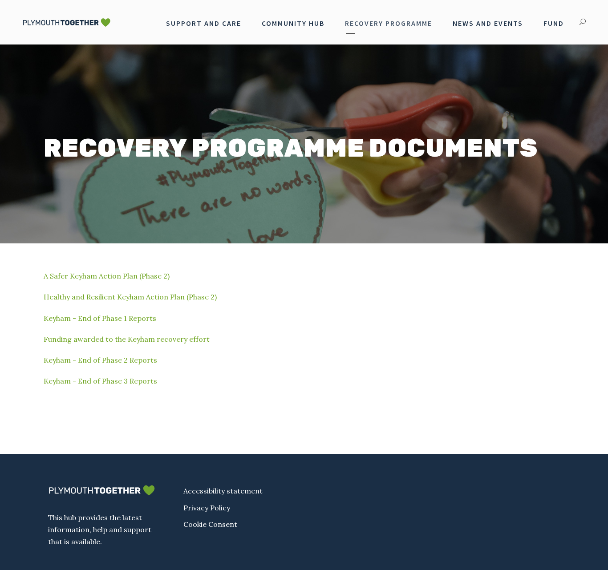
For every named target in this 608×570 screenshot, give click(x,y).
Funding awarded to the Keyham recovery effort (127, 339)
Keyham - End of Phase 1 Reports (100, 318)
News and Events (488, 23)
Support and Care (203, 23)
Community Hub (293, 23)
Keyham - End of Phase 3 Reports (100, 380)
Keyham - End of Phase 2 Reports (100, 360)
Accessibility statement (223, 490)
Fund (553, 23)
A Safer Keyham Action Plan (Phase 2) (107, 275)
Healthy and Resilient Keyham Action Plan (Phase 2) (130, 296)
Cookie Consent (210, 524)
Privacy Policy (206, 507)
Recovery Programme (388, 23)
